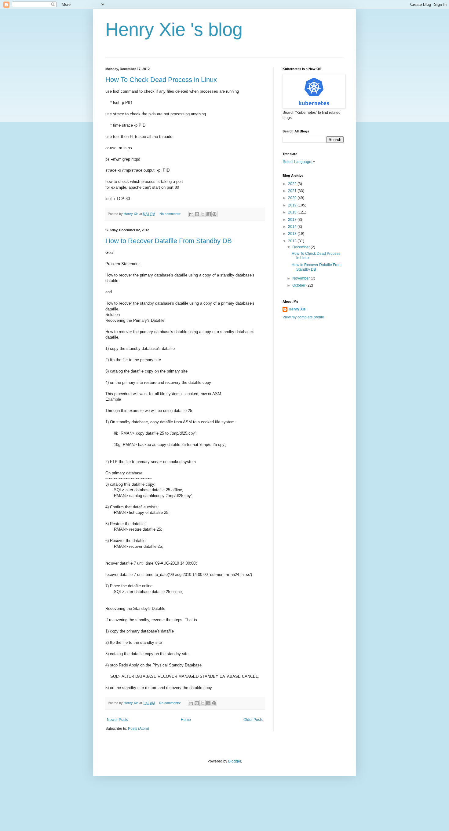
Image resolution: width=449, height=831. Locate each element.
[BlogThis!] (197, 214)
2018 (293, 212)
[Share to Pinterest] (214, 214)
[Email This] (191, 214)
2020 (293, 198)
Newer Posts (117, 720)
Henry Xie (297, 309)
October (299, 285)
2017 (293, 219)
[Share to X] (203, 214)
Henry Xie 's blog (174, 29)
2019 (293, 205)
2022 (293, 184)
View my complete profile (303, 317)
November (301, 278)
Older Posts (253, 720)
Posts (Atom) (138, 728)
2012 (293, 241)
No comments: (170, 214)
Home (186, 720)
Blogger (234, 761)
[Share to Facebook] (209, 214)
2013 (293, 234)
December (301, 247)
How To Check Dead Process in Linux (161, 79)
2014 (293, 226)
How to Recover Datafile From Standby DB (168, 241)
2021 (293, 191)
